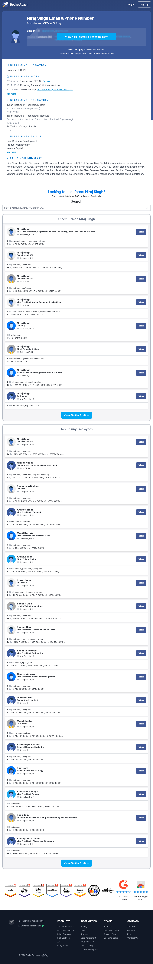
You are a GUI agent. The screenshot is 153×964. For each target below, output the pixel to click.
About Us (131, 926)
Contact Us (132, 938)
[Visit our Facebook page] (43, 955)
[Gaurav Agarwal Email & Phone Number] (11, 676)
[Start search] (147, 208)
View (141, 231)
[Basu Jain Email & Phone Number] (11, 817)
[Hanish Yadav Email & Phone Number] (11, 465)
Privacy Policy (87, 942)
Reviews (84, 934)
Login (131, 4)
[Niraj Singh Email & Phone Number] (15, 34)
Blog (129, 934)
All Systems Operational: (29, 926)
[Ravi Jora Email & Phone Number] (11, 770)
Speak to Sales (111, 938)
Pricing (84, 926)
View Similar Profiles (76, 415)
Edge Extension (64, 934)
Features (108, 926)
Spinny (57, 23)
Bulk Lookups (63, 938)
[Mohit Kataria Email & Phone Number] (11, 535)
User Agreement (88, 938)
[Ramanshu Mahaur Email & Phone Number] (11, 488)
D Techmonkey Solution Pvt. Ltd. (55, 89)
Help (83, 930)
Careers (131, 930)
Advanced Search (65, 926)
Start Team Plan (111, 930)
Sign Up (144, 4)
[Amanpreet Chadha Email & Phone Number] (11, 841)
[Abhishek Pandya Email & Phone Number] (11, 794)
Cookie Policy (87, 945)
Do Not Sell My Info (89, 949)
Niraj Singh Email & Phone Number (60, 18)
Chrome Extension (65, 930)
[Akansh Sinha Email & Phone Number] (11, 512)
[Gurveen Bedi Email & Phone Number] (11, 700)
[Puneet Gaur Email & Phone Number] (11, 629)
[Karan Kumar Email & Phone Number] (11, 582)
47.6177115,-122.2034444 (32, 921)
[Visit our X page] (46, 955)
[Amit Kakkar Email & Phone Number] (11, 559)
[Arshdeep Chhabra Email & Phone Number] (11, 747)
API (58, 942)
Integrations (62, 945)
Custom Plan (110, 934)
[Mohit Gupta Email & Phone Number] (11, 723)
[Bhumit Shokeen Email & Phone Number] (11, 653)
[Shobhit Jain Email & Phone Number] (11, 606)
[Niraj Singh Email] (11, 396)
